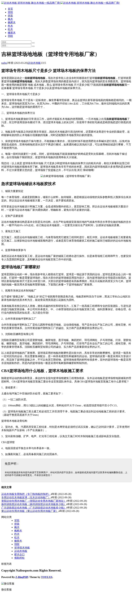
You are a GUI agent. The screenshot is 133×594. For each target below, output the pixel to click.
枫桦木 (12, 22)
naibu (4, 63)
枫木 (10, 19)
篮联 (10, 12)
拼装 (10, 15)
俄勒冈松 (19, 557)
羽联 (10, 36)
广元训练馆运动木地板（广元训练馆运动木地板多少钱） (33, 507)
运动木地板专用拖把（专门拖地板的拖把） (26, 494)
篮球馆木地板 (22, 547)
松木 (10, 29)
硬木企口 (19, 554)
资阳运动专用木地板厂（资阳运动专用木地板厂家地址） (33, 500)
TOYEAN (46, 577)
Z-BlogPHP (21, 577)
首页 (10, 8)
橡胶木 (12, 32)
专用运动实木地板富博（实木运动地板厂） (26, 497)
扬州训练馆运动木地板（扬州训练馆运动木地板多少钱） (33, 504)
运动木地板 (34, 63)
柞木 (10, 25)
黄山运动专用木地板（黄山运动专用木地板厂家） (29, 511)
